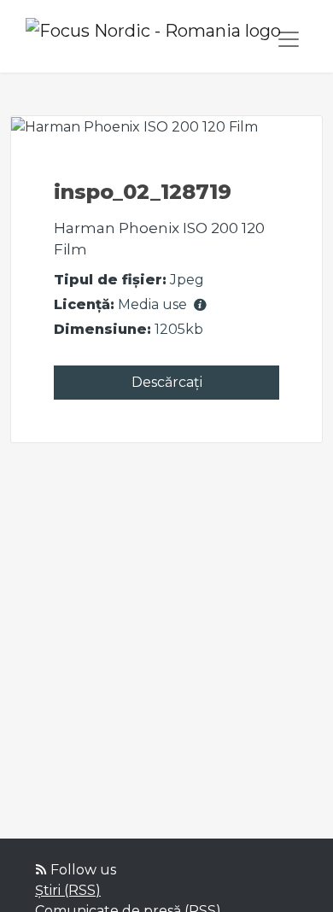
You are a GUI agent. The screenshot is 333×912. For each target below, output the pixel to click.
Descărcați (166, 382)
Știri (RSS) (68, 890)
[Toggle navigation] (289, 39)
